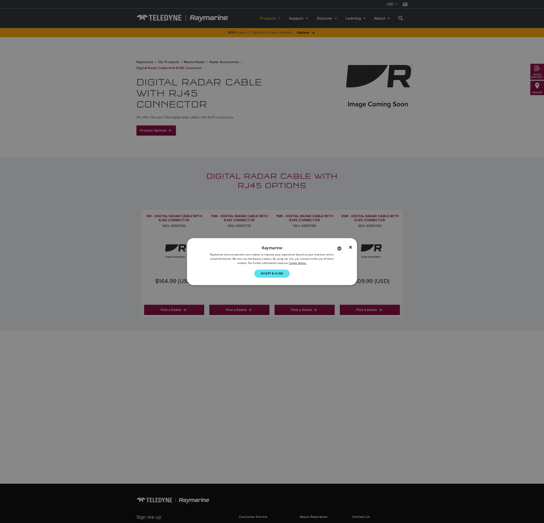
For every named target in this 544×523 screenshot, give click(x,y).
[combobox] (339, 248)
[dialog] (272, 261)
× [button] (350, 247)
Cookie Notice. (298, 263)
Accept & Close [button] (272, 273)
